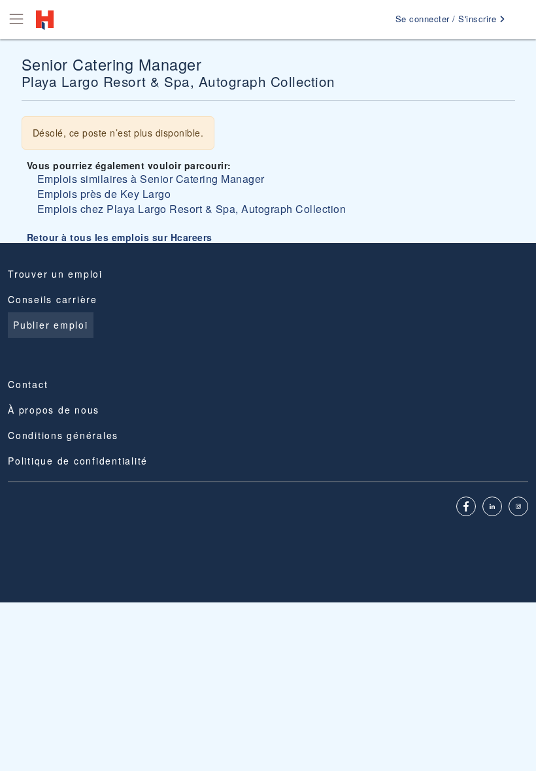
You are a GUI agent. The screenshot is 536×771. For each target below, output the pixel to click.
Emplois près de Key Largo (104, 193)
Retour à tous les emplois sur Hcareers (119, 237)
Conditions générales (63, 435)
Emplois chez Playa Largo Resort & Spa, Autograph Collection (191, 208)
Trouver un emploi (55, 273)
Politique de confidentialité (78, 460)
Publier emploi (50, 324)
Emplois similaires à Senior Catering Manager (151, 178)
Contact (28, 384)
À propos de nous (53, 409)
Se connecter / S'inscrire (447, 18)
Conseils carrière (52, 299)
